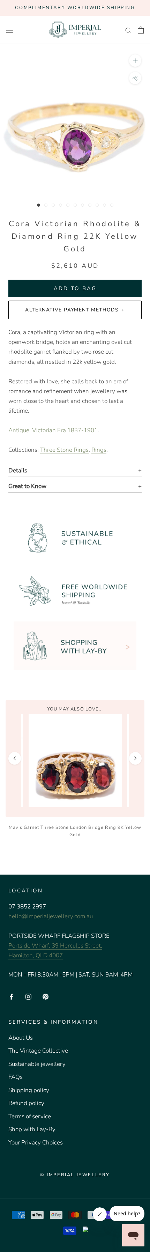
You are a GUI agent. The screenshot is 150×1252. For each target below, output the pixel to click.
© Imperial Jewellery (75, 1175)
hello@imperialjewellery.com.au (50, 916)
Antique (18, 430)
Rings (98, 450)
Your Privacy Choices (35, 1143)
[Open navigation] (9, 30)
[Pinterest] (45, 996)
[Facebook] (11, 996)
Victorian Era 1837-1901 (65, 430)
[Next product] (135, 758)
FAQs (15, 1077)
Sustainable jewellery (37, 1064)
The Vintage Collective (38, 1051)
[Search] (128, 30)
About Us (20, 1038)
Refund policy (26, 1103)
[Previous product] (14, 758)
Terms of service (29, 1116)
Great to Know (27, 486)
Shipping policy (28, 1090)
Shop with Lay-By (31, 1129)
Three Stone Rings (64, 450)
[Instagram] (28, 996)
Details (17, 470)
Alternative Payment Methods (72, 310)
